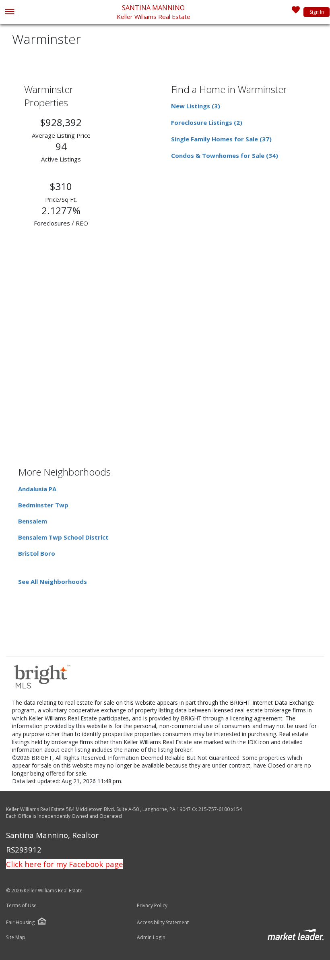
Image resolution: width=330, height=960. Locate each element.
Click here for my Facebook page (64, 864)
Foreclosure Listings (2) (206, 122)
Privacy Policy (152, 905)
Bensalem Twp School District (63, 537)
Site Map (15, 937)
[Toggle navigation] (9, 12)
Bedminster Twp (43, 505)
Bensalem (32, 521)
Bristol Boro (36, 553)
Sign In (316, 11)
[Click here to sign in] (296, 12)
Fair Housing (20, 922)
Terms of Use (21, 905)
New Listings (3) (195, 106)
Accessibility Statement (163, 922)
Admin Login (151, 937)
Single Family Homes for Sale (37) (221, 139)
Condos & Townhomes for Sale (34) (224, 155)
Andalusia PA (37, 489)
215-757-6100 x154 (220, 809)
